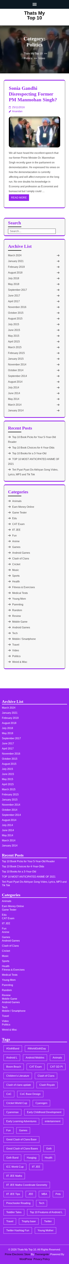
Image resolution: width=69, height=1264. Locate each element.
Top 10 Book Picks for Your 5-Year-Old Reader (28, 861)
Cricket (16, 564)
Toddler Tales (14, 1212)
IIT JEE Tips (13, 1194)
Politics (28, 58)
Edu (14, 518)
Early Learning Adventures (21, 1121)
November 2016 (17, 307)
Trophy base (29, 1221)
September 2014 (17, 376)
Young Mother (45, 1230)
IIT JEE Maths (14, 1175)
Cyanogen (41, 1103)
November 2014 (17, 364)
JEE (30, 1194)
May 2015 (13, 335)
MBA (44, 1194)
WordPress (25, 1259)
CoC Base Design (30, 1094)
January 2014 (16, 410)
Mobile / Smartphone (24, 639)
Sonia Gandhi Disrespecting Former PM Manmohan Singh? (33, 94)
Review (16, 616)
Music (15, 570)
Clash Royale (47, 1085)
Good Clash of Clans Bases (22, 1148)
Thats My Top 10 (34, 15)
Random (17, 610)
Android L (11, 1057)
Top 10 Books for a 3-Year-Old (29, 453)
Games (16, 547)
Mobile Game (19, 621)
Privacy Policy (42, 1259)
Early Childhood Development (44, 1112)
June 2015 (14, 330)
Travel (15, 644)
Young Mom (19, 598)
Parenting (17, 604)
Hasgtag (31, 1157)
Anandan (17, 111)
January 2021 (16, 261)
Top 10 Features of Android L (46, 1212)
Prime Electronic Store (17, 1254)
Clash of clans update (18, 1085)
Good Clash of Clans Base (21, 1139)
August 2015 (15, 318)
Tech (15, 633)
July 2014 (13, 387)
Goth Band (12, 1157)
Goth (49, 1148)
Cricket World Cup (16, 1103)
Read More (19, 197)
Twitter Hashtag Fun (17, 1230)
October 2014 (15, 370)
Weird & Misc (19, 662)
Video (41, 58)
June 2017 (14, 295)
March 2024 (15, 255)
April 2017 (14, 301)
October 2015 (15, 312)
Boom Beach (13, 1066)
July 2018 (13, 278)
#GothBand (12, 1048)
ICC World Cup (15, 1166)
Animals (17, 501)
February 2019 (16, 267)
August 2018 (15, 272)
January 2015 (16, 358)
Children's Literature (17, 1075)
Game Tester (19, 512)
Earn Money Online (23, 506)
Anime (16, 541)
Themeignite (42, 1254)
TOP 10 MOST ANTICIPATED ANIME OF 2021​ (29, 876)
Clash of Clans (20, 558)
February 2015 (16, 353)
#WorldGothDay (37, 1048)
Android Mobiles (35, 1057)
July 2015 (13, 324)
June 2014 (14, 393)
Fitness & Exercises (23, 587)
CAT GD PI (56, 1066)
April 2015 (14, 341)
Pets (58, 1194)
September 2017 (17, 289)
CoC (9, 1094)
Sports (16, 575)
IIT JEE (16, 529)
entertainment (52, 1121)
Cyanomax (12, 1112)
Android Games (21, 552)
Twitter (48, 1221)
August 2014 (15, 381)
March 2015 (15, 347)
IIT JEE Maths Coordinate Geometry (26, 1185)
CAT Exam (18, 524)
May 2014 (13, 399)
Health (16, 581)
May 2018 (13, 284)
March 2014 (15, 404)
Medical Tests (20, 593)
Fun (14, 535)
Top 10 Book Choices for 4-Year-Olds (33, 447)
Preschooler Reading (18, 1203)
